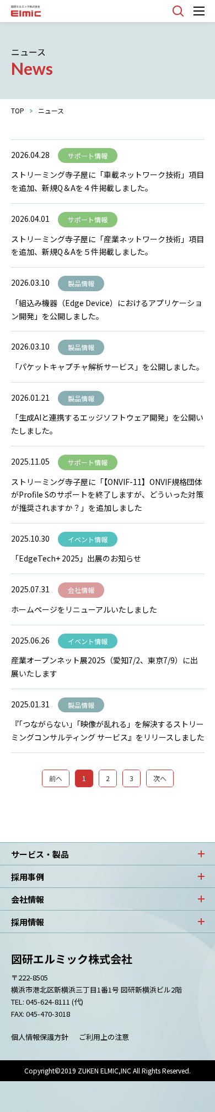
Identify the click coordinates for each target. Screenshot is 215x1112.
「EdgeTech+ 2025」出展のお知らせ (76, 558)
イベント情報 (88, 539)
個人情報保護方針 (39, 1037)
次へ (159, 778)
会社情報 (81, 590)
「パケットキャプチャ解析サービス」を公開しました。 (107, 366)
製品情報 (81, 283)
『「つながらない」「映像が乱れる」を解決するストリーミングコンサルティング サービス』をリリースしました (108, 730)
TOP (17, 110)
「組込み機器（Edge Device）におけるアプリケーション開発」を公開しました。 (106, 309)
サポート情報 (88, 155)
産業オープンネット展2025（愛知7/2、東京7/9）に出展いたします (104, 667)
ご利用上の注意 (104, 1037)
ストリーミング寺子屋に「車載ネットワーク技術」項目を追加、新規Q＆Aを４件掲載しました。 (107, 181)
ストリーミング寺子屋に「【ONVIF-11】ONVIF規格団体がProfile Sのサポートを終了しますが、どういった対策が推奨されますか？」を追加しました (107, 495)
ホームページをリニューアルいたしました (84, 609)
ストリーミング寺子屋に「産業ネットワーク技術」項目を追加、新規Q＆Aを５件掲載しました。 (107, 245)
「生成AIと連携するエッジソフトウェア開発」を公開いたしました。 (107, 424)
